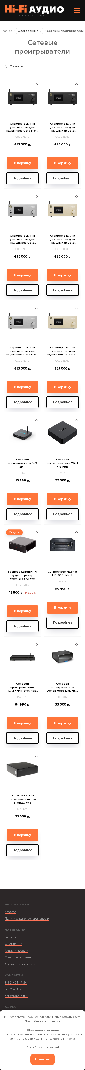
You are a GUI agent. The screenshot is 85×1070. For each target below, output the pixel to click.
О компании (13, 944)
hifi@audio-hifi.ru (16, 996)
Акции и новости (16, 951)
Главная (6, 31)
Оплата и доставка (18, 957)
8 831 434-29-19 (16, 989)
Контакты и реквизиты (20, 964)
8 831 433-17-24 (16, 983)
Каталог (10, 912)
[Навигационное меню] (77, 10)
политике (53, 1021)
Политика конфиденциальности (27, 919)
